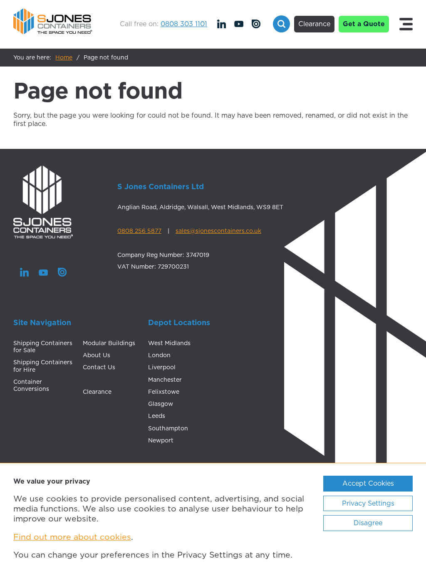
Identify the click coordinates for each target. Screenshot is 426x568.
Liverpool (162, 367)
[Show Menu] (406, 24)
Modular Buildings (109, 343)
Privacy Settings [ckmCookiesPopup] (368, 503)
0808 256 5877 (139, 231)
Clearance (314, 23)
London (159, 355)
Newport (160, 440)
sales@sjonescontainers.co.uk (218, 231)
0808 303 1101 (184, 23)
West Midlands (169, 343)
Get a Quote (364, 23)
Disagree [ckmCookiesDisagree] (368, 522)
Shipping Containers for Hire (42, 365)
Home (63, 57)
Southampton (168, 428)
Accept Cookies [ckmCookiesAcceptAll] (368, 483)
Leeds (156, 416)
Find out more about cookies (72, 536)
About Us (96, 355)
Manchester (165, 379)
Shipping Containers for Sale (42, 346)
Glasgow (160, 404)
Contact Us (99, 367)
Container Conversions (31, 385)
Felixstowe (163, 392)
